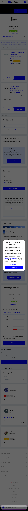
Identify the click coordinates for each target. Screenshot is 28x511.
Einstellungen (13, 264)
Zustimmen (14, 267)
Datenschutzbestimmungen (11, 258)
